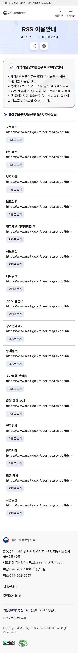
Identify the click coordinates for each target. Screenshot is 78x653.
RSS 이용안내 (50, 37)
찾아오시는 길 (12, 595)
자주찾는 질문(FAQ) (14, 618)
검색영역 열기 (59, 12)
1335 (39, 563)
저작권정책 (31, 610)
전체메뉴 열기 (70, 12)
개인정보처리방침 (13, 610)
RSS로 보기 (15, 140)
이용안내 (9, 587)
